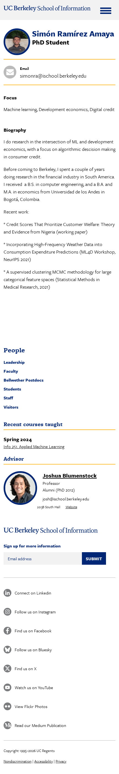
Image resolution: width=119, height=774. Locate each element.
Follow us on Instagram (35, 612)
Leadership (14, 362)
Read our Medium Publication (40, 725)
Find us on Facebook (33, 631)
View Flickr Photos (31, 706)
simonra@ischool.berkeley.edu (53, 75)
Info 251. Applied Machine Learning (34, 446)
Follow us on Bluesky (33, 650)
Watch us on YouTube (34, 687)
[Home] (47, 9)
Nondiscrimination (18, 761)
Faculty (11, 371)
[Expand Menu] (105, 11)
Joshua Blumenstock (70, 475)
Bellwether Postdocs (23, 380)
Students (12, 389)
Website (71, 506)
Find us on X (26, 668)
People (14, 350)
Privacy (61, 761)
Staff (8, 398)
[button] (17, 53)
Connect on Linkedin (33, 593)
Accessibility (43, 761)
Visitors (11, 407)
